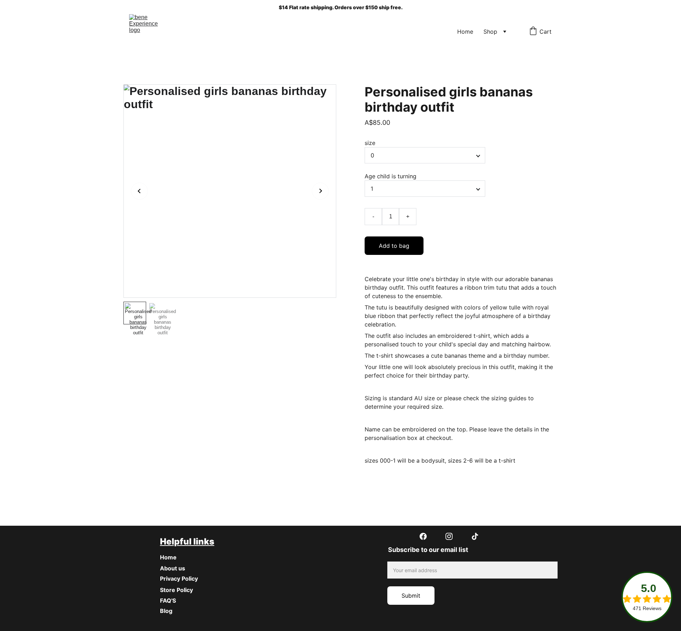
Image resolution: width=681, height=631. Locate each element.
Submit (411, 595)
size (370, 142)
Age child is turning (390, 176)
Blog (166, 610)
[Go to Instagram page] (452, 536)
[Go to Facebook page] (427, 536)
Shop (490, 31)
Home (465, 31)
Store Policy (176, 589)
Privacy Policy (179, 578)
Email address (406, 557)
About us (172, 568)
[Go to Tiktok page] (474, 536)
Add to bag (394, 245)
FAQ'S (168, 600)
